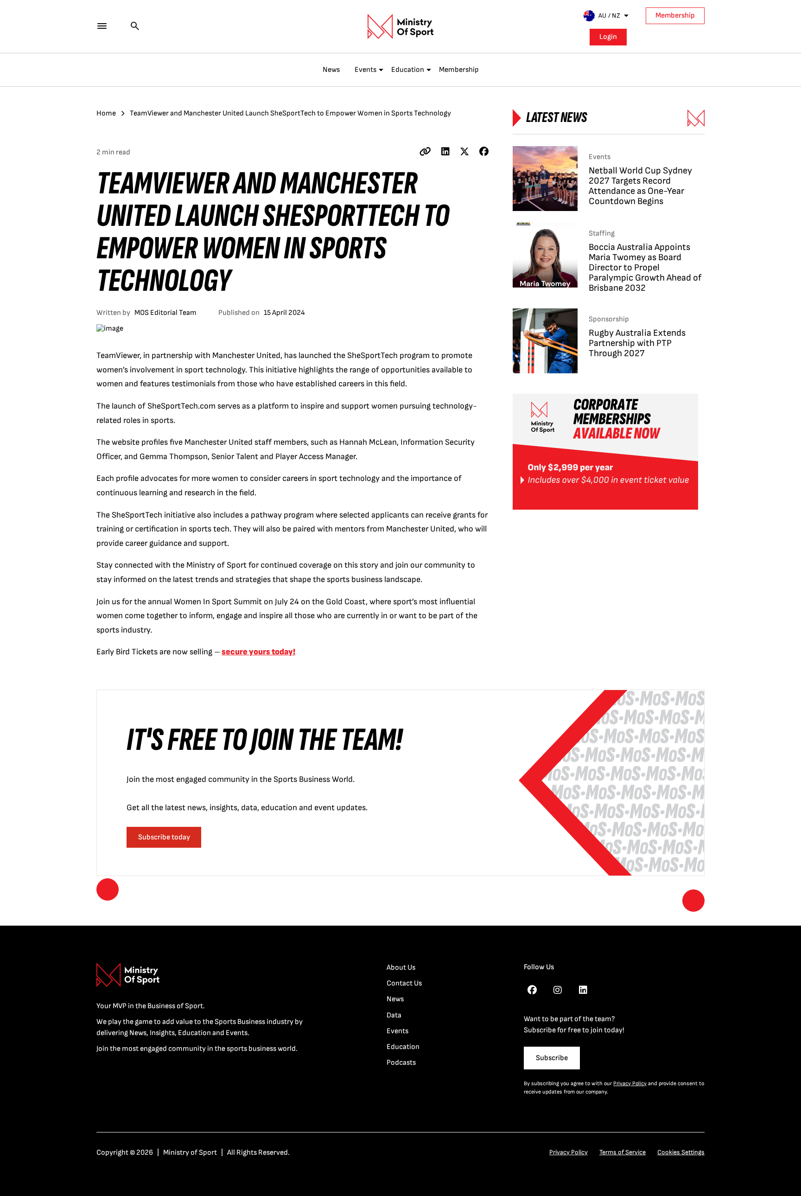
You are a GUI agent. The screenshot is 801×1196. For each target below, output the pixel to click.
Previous (107, 889)
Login (608, 36)
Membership (675, 15)
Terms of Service (622, 1152)
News (331, 69)
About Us (401, 967)
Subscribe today (164, 837)
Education (407, 69)
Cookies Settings (681, 1152)
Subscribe (552, 1058)
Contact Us (404, 983)
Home (106, 113)
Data (394, 1015)
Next (693, 900)
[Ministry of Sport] (400, 26)
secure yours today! (258, 652)
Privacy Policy (630, 1083)
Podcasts (401, 1062)
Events (365, 69)
